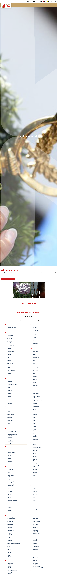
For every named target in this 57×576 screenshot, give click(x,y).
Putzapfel (34, 444)
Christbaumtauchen (10, 413)
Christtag (9, 421)
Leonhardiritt (35, 327)
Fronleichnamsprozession (11, 504)
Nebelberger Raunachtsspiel (37, 400)
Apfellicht (9, 360)
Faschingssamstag (10, 484)
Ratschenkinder (35, 498)
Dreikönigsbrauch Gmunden (12, 431)
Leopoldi (34, 333)
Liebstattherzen (35, 339)
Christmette (9, 423)
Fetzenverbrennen (10, 469)
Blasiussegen (9, 396)
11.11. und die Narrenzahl (11, 327)
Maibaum (34, 363)
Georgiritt (9, 531)
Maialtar (34, 360)
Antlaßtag (9, 357)
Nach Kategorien (36, 312)
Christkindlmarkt (10, 417)
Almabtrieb (9, 348)
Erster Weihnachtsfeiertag (11, 449)
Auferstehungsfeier (10, 369)
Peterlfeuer (34, 466)
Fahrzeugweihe (10, 470)
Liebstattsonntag (35, 337)
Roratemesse (35, 506)
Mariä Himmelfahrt (36, 367)
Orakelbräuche (35, 439)
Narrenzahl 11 (35, 391)
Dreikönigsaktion (10, 429)
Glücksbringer (9, 556)
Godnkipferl (9, 550)
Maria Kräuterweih (36, 369)
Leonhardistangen (36, 331)
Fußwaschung (9, 506)
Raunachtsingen (35, 494)
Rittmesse (34, 488)
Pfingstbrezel (35, 472)
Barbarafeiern (9, 381)
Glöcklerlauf (9, 536)
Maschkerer (35, 383)
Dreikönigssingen (10, 437)
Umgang (34, 572)
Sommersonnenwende (36, 536)
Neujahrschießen (35, 402)
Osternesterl (35, 433)
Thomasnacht (35, 561)
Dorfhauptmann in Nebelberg (12, 434)
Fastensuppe (9, 494)
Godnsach (9, 552)
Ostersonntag (35, 432)
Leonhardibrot (35, 328)
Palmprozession (35, 457)
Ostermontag (35, 424)
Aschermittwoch (10, 363)
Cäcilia (8, 408)
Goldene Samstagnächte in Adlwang (13, 543)
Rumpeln (34, 500)
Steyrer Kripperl (35, 549)
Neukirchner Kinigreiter (37, 396)
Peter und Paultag (36, 465)
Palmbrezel (34, 454)
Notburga (34, 409)
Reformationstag (35, 504)
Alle (7, 314)
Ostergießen (35, 420)
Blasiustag (9, 394)
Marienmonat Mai (35, 361)
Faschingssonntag (10, 485)
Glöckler (8, 537)
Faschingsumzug (10, 479)
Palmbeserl (34, 453)
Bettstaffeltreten (10, 402)
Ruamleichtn (35, 507)
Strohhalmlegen (35, 518)
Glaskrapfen (9, 527)
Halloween (9, 566)
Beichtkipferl (9, 390)
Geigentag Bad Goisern (11, 530)
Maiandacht (35, 358)
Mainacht (34, 386)
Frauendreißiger (10, 501)
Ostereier (34, 417)
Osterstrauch (35, 436)
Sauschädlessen (35, 527)
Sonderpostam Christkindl (37, 542)
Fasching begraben (10, 476)
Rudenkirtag (35, 509)
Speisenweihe (35, 528)
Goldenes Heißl (10, 524)
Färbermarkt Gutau (10, 473)
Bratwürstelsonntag (10, 397)
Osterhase (34, 421)
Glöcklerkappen (10, 539)
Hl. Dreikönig (9, 572)
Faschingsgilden (10, 482)
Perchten (34, 475)
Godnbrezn (9, 549)
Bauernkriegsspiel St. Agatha (12, 384)
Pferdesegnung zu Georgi (37, 447)
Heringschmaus (10, 563)
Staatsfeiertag (35, 517)
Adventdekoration (10, 333)
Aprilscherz (9, 361)
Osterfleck (34, 429)
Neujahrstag (35, 403)
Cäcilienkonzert (10, 410)
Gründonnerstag (10, 521)
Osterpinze (34, 430)
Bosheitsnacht (9, 403)
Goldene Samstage (10, 542)
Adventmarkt (9, 366)
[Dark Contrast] (46, 1)
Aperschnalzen (9, 358)
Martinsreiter (35, 376)
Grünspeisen (9, 546)
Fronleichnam (9, 503)
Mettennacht (35, 354)
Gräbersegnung (10, 517)
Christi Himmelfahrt (10, 414)
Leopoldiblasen (35, 334)
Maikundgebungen (36, 351)
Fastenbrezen (9, 491)
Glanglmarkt (9, 534)
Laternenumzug (35, 343)
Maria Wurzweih (35, 370)
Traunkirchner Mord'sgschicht (38, 567)
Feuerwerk (9, 509)
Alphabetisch (20, 312)
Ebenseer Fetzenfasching (11, 451)
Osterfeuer (34, 427)
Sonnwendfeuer (35, 537)
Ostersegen (34, 435)
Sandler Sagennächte (36, 533)
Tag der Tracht (35, 564)
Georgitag (9, 533)
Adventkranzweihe (10, 339)
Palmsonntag (35, 450)
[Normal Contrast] (43, 1)
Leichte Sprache (29, 1)
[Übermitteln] (55, 1)
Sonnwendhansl (35, 540)
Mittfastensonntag (36, 357)
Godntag (8, 555)
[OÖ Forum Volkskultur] (6, 5)
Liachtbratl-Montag (36, 336)
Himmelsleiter (9, 561)
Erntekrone (9, 458)
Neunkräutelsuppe (36, 393)
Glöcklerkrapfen (10, 540)
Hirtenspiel (9, 573)
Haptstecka (9, 564)
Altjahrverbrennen (10, 351)
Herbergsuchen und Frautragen (12, 570)
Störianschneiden (36, 546)
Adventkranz (9, 338)
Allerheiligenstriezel (10, 345)
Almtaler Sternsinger (11, 370)
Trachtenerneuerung (36, 566)
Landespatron (35, 325)
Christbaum (9, 411)
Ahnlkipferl (9, 373)
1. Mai (8, 325)
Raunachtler (35, 495)
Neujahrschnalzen (36, 394)
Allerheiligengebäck (10, 344)
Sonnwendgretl (35, 539)
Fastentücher (9, 495)
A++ (37, 1)
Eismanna (9, 455)
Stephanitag (35, 543)
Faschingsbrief (9, 510)
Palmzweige (35, 462)
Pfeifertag (34, 468)
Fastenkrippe (9, 507)
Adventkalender (10, 336)
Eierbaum (9, 462)
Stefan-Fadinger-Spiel (36, 521)
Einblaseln (9, 448)
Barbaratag (9, 380)
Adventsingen (9, 341)
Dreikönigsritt (9, 435)
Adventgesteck (10, 335)
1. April (8, 328)
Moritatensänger (35, 385)
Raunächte (34, 503)
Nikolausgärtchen (36, 406)
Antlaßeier (9, 354)
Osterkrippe (35, 414)
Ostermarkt (34, 423)
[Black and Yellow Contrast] (48, 1)
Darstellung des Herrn (11, 438)
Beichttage (9, 387)
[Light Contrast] (45, 1)
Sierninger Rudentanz (36, 531)
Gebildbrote (9, 528)
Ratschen (34, 497)
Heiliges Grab (9, 569)
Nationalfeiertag (35, 399)
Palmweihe (34, 460)
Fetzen (8, 472)
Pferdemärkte (35, 469)
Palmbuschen (35, 456)
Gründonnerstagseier (11, 518)
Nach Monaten (28, 312)
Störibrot (34, 550)
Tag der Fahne (35, 560)
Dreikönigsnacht (10, 440)
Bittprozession (9, 393)
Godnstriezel (9, 553)
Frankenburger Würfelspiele (12, 500)
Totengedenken (35, 557)
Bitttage (8, 391)
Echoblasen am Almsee (11, 452)
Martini (34, 373)
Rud (33, 510)
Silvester (34, 534)
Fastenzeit (9, 497)
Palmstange (35, 459)
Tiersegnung (35, 558)
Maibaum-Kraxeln (36, 364)
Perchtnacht (35, 463)
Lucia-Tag (34, 340)
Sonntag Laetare (35, 524)
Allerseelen (9, 347)
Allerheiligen (9, 342)
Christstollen (9, 424)
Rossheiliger (35, 491)
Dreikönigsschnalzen (11, 432)
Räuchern (34, 501)
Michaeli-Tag (35, 379)
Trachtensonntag (35, 563)
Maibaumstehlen (35, 366)
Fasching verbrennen (11, 475)
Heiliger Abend (9, 567)
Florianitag (9, 498)
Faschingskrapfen (10, 478)
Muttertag (34, 382)
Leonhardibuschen (36, 330)
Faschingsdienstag (10, 481)
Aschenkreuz (9, 364)
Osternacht (34, 426)
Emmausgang (9, 461)
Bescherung (9, 399)
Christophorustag (10, 420)
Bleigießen (9, 400)
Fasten (8, 488)
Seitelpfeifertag (35, 530)
